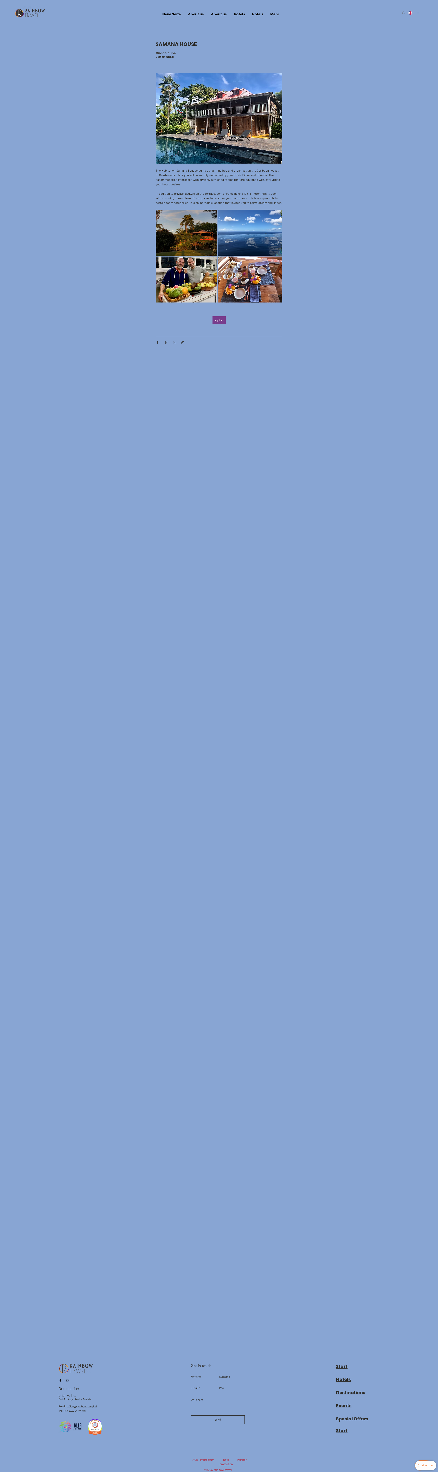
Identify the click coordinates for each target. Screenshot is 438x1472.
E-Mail (194, 1387)
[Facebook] (60, 1380)
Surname (224, 1376)
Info (221, 1387)
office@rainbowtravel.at (82, 1406)
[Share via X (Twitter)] (165, 342)
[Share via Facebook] (157, 342)
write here (197, 1399)
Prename (196, 1376)
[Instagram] (67, 1380)
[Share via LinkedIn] (174, 342)
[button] (403, 12)
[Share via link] (182, 342)
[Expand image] (186, 233)
